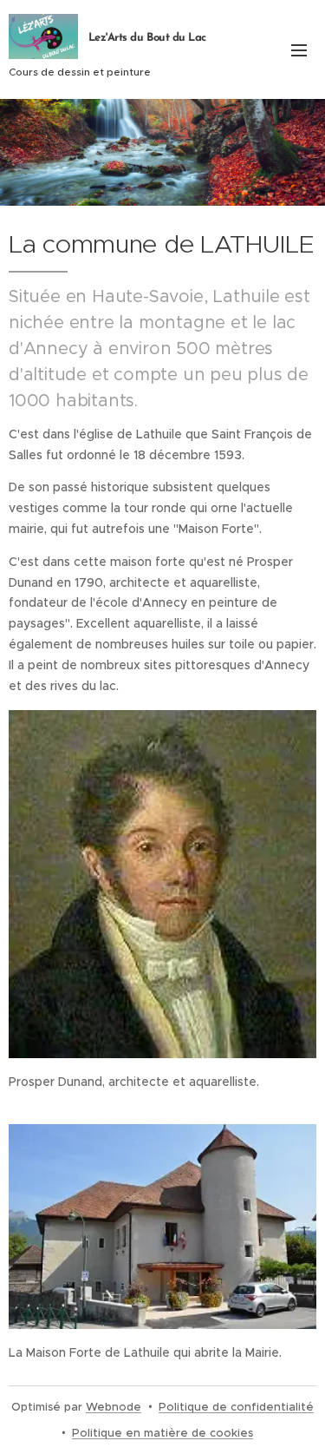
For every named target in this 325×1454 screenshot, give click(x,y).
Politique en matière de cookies (162, 1432)
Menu (299, 49)
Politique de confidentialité (236, 1406)
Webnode (113, 1406)
